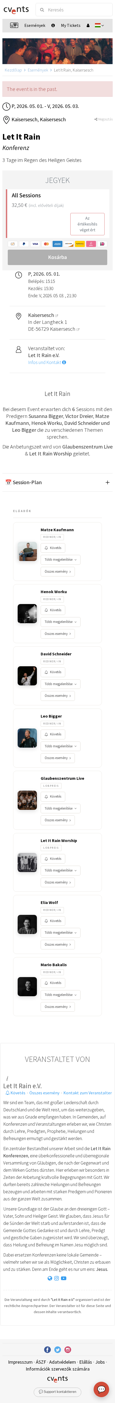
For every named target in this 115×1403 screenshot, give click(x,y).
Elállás (85, 1362)
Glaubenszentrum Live (62, 778)
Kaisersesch (63, 328)
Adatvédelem (62, 1362)
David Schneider (56, 653)
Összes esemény (56, 571)
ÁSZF (41, 1362)
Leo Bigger (51, 716)
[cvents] (16, 9)
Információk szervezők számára (58, 1369)
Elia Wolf (49, 902)
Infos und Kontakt (45, 362)
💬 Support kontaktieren (57, 1392)
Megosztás (105, 119)
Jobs (100, 1362)
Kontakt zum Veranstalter (87, 1092)
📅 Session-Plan (23, 482)
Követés (55, 548)
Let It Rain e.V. (22, 1086)
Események (38, 70)
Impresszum (20, 1362)
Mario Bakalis (54, 964)
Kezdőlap (13, 70)
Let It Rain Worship (59, 840)
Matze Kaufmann (57, 529)
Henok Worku (54, 591)
